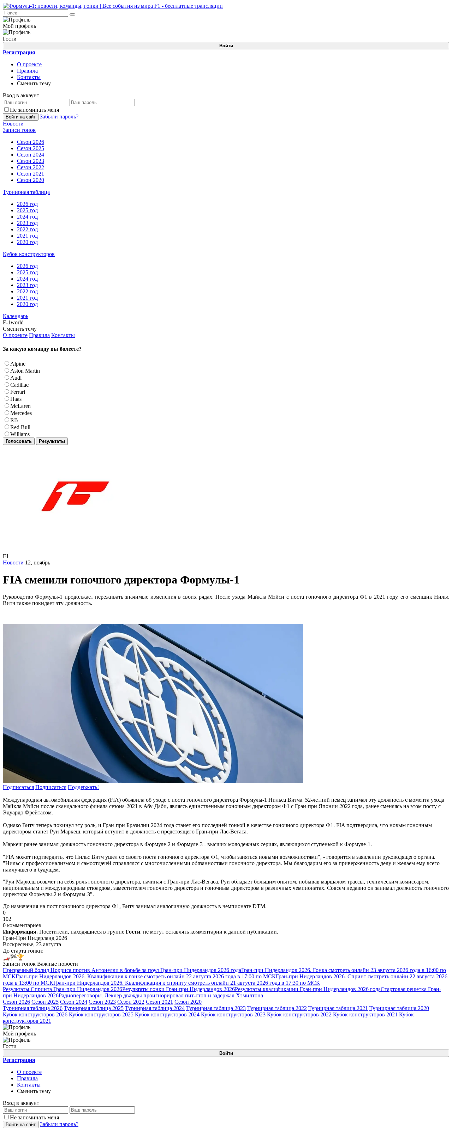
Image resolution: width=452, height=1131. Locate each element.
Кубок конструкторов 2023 (233, 1014)
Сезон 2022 (130, 1002)
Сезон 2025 (45, 1002)
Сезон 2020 (188, 1002)
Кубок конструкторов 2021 (365, 1014)
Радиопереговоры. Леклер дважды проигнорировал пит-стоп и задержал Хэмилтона (161, 995)
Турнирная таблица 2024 (155, 1008)
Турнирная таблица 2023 (216, 1008)
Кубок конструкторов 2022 (299, 1014)
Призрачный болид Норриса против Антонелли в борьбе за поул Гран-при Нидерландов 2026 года (122, 970)
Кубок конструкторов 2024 (167, 1014)
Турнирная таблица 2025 (94, 1008)
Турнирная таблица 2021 (338, 1008)
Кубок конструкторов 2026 (35, 1014)
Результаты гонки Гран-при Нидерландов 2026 (178, 989)
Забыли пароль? (59, 117)
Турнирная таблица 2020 (399, 1008)
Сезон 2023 (102, 1002)
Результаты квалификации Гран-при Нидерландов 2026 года (308, 989)
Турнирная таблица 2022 (277, 1008)
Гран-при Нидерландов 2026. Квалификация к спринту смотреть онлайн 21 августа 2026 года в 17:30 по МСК (186, 983)
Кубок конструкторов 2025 (101, 1014)
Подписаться (18, 787)
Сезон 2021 (159, 1002)
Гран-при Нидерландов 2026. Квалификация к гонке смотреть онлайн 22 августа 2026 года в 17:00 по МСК (146, 976)
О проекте (29, 64)
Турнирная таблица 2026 (33, 1008)
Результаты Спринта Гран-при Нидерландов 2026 (62, 989)
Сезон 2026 (16, 1002)
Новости (13, 563)
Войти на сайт (21, 117)
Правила (27, 71)
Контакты (29, 77)
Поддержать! (83, 787)
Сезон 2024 (73, 1002)
